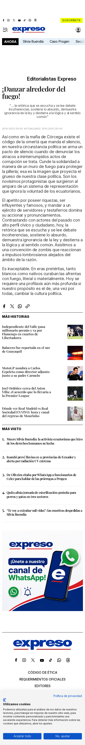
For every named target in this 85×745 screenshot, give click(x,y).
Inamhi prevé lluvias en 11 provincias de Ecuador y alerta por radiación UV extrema (41, 459)
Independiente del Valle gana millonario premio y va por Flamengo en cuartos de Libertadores (23, 332)
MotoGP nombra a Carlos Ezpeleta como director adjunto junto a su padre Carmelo (26, 372)
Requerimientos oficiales (42, 679)
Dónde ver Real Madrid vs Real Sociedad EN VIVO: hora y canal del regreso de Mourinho (25, 412)
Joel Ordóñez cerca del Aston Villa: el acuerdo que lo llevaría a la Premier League (26, 392)
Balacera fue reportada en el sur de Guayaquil (26, 349)
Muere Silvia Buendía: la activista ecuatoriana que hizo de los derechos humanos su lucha (45, 441)
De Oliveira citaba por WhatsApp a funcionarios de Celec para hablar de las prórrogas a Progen (41, 477)
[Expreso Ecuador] (42, 648)
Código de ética (42, 672)
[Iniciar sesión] (78, 29)
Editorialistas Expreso (51, 79)
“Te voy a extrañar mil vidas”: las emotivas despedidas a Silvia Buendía (44, 512)
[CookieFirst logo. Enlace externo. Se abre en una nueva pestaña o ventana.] (4, 700)
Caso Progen (59, 41)
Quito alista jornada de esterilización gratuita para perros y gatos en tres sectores (41, 494)
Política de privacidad (67, 696)
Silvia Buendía (33, 41)
